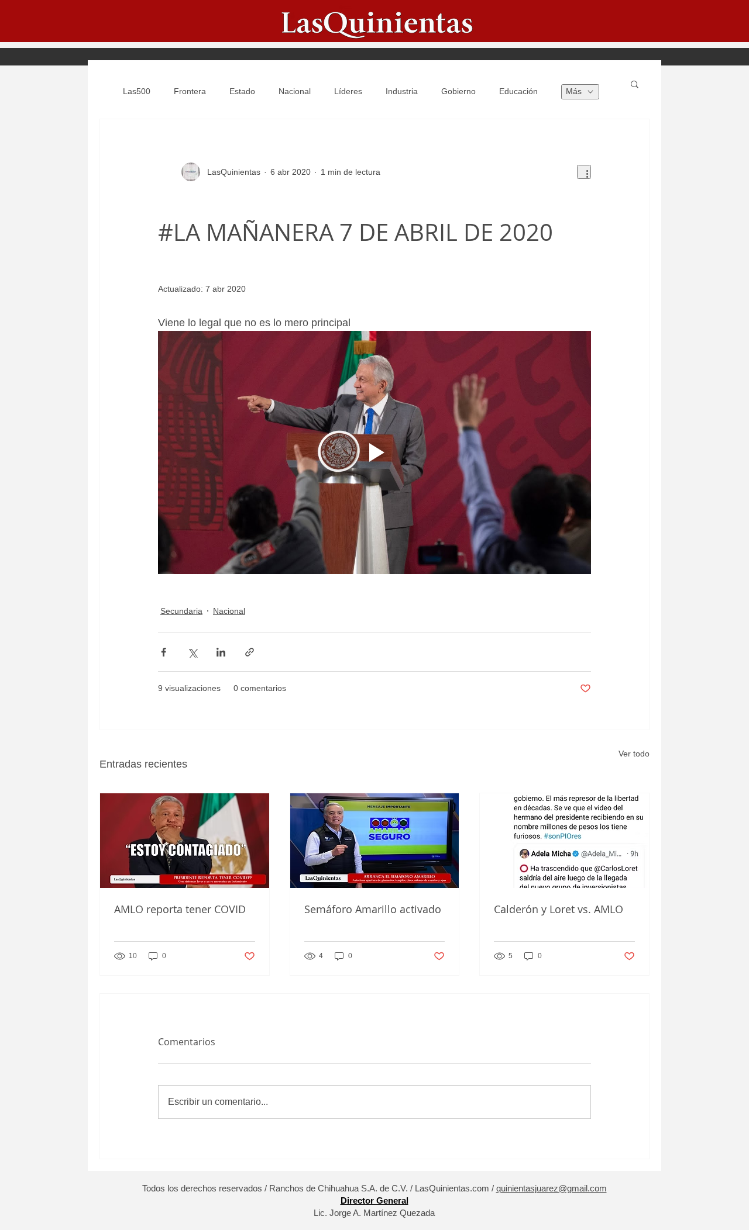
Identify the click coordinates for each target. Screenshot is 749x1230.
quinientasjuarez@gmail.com (551, 1188)
